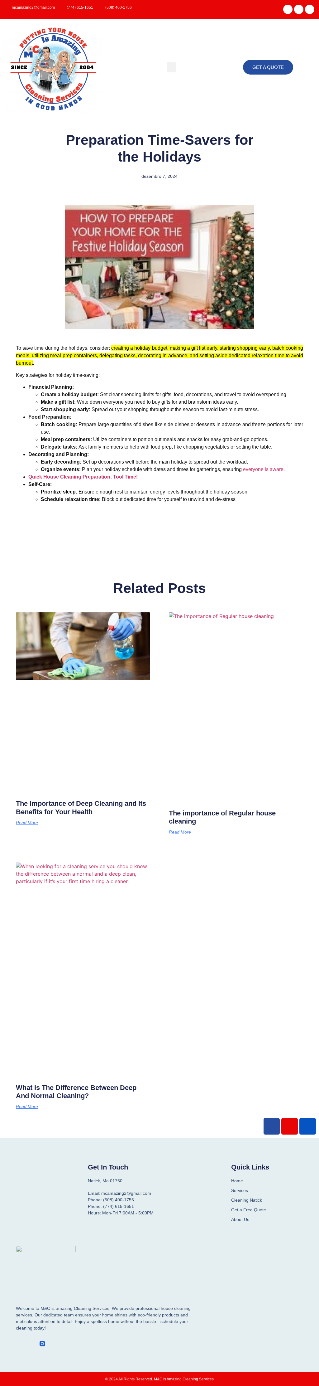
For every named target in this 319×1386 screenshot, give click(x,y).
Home (237, 1180)
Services (239, 1190)
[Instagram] (309, 9)
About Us (240, 1219)
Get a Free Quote (248, 1209)
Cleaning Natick (246, 1200)
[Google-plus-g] (298, 9)
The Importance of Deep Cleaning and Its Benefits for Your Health (81, 807)
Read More (27, 822)
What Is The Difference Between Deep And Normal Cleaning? (76, 1092)
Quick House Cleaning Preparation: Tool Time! (83, 476)
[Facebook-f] (18, 1343)
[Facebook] (288, 9)
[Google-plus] (307, 1126)
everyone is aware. (264, 469)
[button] (171, 67)
